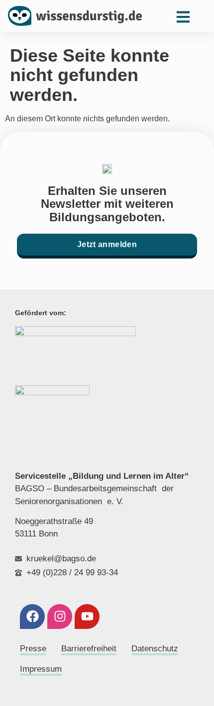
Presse (33, 648)
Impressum (41, 669)
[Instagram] (59, 616)
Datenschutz (154, 648)
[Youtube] (87, 616)
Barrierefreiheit (88, 648)
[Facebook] (32, 616)
